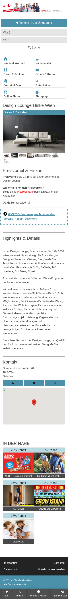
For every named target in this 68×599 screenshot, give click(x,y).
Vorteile (19, 595)
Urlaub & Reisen (38, 595)
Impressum (10, 562)
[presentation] (6, 134)
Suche (36, 47)
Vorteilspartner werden (51, 569)
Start (7, 595)
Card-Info (59, 562)
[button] (34, 403)
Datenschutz (10, 569)
